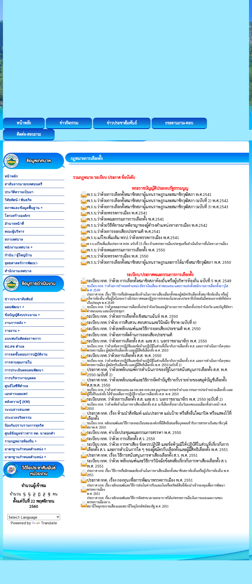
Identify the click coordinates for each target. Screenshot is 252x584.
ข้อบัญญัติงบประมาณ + (22, 315)
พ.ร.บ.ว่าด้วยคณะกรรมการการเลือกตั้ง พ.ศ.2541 (125, 219)
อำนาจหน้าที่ (14, 224)
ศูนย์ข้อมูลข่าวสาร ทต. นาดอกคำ (30, 433)
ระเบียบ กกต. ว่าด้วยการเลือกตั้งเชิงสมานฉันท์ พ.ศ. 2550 (132, 316)
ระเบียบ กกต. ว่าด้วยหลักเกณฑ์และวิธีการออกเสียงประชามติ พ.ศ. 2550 (144, 328)
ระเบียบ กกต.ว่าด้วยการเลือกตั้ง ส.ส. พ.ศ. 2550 (124, 355)
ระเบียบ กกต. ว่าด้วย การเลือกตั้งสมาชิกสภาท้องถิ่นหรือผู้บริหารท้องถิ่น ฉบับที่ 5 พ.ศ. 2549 (159, 280)
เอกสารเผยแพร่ (16, 394)
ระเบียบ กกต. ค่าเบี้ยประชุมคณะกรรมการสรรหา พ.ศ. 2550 (134, 432)
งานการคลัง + (15, 323)
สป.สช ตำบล (14, 346)
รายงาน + (12, 331)
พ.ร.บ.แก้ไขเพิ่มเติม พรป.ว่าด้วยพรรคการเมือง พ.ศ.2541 (133, 237)
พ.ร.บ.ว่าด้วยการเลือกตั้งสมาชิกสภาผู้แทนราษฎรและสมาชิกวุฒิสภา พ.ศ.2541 (149, 194)
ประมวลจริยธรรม (18, 417)
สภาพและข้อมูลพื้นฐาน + (24, 208)
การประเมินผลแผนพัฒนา (24, 370)
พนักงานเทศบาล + (18, 247)
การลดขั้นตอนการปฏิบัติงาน (26, 354)
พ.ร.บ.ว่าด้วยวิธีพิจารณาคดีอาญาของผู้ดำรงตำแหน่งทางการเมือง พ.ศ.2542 (147, 225)
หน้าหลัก (24, 122)
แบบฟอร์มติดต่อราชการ (23, 338)
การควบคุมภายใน (18, 362)
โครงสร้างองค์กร (17, 216)
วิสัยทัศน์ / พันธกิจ (18, 200)
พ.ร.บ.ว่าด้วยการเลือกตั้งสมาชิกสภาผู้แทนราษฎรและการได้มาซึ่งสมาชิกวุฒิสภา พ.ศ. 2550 (159, 262)
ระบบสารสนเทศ (17, 410)
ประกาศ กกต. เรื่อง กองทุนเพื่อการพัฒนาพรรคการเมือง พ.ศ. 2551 (140, 480)
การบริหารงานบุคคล (20, 378)
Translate (49, 522)
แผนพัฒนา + (14, 307)
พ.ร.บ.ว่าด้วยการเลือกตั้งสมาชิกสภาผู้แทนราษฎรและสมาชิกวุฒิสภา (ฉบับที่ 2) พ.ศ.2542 (157, 200)
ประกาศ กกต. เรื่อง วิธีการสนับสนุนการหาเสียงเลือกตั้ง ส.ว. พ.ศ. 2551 (142, 455)
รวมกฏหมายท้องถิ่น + (21, 441)
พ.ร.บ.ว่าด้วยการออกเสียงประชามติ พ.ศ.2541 (123, 231)
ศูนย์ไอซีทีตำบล (16, 386)
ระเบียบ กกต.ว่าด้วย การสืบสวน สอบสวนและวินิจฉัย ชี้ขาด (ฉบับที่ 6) (141, 322)
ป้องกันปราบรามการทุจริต (24, 425)
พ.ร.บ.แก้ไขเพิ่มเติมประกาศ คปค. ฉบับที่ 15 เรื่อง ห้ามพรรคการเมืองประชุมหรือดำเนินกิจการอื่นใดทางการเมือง (157, 244)
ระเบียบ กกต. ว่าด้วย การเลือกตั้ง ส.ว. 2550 (121, 438)
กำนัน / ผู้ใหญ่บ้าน (18, 255)
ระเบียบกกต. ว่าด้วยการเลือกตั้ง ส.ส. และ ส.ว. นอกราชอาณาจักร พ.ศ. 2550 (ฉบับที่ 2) (155, 399)
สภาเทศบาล (14, 239)
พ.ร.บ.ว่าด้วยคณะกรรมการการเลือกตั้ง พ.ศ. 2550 (126, 249)
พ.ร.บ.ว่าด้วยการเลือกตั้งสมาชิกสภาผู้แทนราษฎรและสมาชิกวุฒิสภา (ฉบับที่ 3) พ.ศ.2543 (157, 206)
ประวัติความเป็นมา (19, 192)
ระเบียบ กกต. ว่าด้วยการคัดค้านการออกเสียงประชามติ (129, 334)
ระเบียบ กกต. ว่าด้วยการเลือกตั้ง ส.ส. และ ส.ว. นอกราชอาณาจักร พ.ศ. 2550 (147, 340)
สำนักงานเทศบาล (18, 271)
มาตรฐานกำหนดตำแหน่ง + (25, 449)
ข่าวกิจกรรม (69, 122)
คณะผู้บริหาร (14, 231)
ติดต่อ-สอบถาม (29, 134)
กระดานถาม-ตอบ (179, 122)
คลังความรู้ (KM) (17, 402)
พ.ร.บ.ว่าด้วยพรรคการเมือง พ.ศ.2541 (117, 212)
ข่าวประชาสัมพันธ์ (122, 122)
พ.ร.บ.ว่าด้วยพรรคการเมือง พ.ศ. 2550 (117, 256)
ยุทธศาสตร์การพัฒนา (21, 263)
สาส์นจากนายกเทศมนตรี (23, 184)
